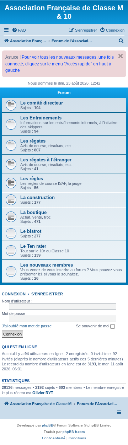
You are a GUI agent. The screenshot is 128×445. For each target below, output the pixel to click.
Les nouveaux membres (46, 265)
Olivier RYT (42, 393)
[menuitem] (19, 30)
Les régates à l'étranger (45, 159)
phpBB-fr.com (74, 432)
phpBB (47, 425)
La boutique (33, 212)
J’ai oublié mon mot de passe (27, 326)
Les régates (33, 141)
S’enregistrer (47, 294)
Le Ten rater (33, 246)
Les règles (31, 178)
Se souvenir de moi (93, 326)
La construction (37, 197)
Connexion (14, 294)
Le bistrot (30, 231)
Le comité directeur (41, 103)
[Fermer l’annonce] (120, 56)
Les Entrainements (41, 117)
